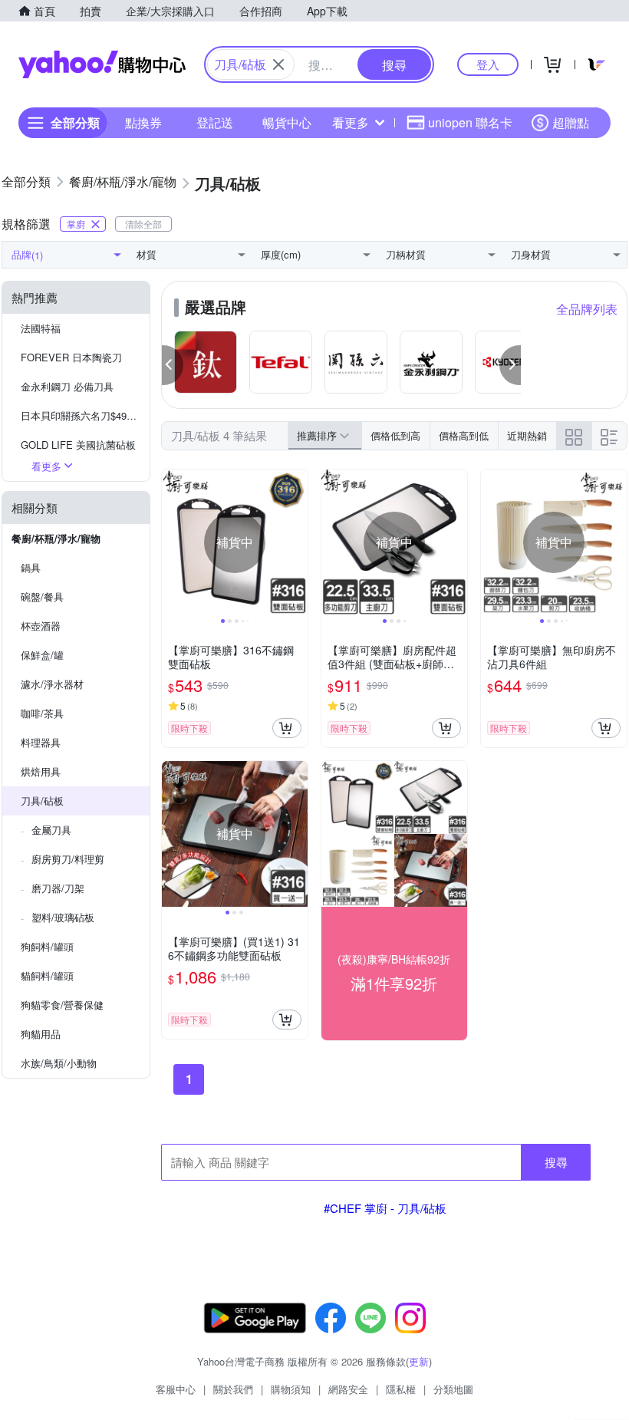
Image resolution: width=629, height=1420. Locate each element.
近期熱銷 (527, 435)
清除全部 (143, 223)
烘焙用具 (41, 771)
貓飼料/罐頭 (47, 975)
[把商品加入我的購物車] (286, 728)
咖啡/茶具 (42, 713)
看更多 (350, 122)
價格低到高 (395, 435)
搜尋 (556, 1162)
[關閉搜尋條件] (278, 64)
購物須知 (291, 1389)
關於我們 (233, 1389)
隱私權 (401, 1389)
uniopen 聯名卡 (470, 122)
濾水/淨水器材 (52, 684)
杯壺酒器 (41, 625)
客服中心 (176, 1389)
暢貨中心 (286, 122)
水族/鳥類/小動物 (59, 1063)
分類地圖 (453, 1389)
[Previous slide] (172, 542)
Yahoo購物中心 (102, 64)
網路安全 (348, 1389)
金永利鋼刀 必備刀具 (67, 386)
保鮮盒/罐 (42, 654)
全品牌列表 (586, 309)
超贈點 (570, 122)
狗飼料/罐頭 (47, 946)
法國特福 (41, 328)
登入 (487, 64)
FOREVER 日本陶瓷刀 (71, 357)
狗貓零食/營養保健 (62, 1004)
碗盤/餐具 (42, 596)
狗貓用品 (41, 1033)
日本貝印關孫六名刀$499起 (81, 415)
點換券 (143, 122)
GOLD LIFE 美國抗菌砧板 (78, 444)
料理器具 (41, 742)
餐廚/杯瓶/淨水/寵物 (56, 538)
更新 (419, 1361)
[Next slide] (298, 542)
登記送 (214, 122)
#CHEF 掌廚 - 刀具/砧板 (385, 1208)
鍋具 (31, 567)
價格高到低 (464, 435)
